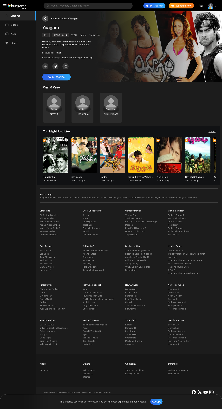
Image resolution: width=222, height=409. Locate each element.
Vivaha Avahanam (133, 218)
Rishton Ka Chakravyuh (93, 270)
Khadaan (129, 325)
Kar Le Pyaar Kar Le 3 (50, 228)
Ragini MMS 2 (46, 299)
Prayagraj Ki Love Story (179, 341)
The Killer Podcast (91, 228)
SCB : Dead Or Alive (49, 215)
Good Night (45, 338)
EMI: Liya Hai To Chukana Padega (141, 222)
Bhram (86, 215)
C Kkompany (46, 296)
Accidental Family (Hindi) (137, 257)
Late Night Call (89, 222)
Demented (130, 270)
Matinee (129, 225)
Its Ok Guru (88, 344)
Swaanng (87, 264)
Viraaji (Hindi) (131, 264)
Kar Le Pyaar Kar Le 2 (50, 225)
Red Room (173, 225)
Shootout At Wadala (49, 289)
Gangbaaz (45, 334)
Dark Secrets (89, 341)
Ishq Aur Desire (175, 334)
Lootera (43, 292)
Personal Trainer (48, 231)
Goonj (85, 218)
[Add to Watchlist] (45, 66)
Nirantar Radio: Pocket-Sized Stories (185, 260)
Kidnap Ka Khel (47, 218)
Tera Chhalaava (47, 257)
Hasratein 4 (45, 251)
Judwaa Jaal (88, 260)
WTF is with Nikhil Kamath (180, 264)
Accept (156, 401)
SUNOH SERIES (47, 325)
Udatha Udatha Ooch (135, 231)
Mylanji (128, 302)
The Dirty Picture (48, 305)
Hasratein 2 (45, 270)
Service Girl (173, 235)
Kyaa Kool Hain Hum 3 (135, 228)
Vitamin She (131, 215)
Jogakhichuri (131, 235)
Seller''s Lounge (47, 331)
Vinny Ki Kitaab (47, 267)
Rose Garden (46, 264)
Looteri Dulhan (175, 222)
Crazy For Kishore (48, 341)
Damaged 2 (130, 328)
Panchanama (131, 296)
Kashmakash (46, 260)
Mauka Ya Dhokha (133, 341)
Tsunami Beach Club (92, 296)
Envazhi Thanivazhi (92, 331)
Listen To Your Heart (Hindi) (138, 254)
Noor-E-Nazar (175, 296)
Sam (85, 289)
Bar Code (44, 254)
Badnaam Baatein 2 (177, 302)
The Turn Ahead (90, 235)
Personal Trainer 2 (49, 235)
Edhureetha (130, 309)
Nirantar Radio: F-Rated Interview (184, 273)
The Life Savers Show (178, 267)
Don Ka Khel (174, 328)
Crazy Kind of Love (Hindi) (137, 267)
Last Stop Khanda (133, 299)
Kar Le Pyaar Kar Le (49, 222)
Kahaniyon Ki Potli (48, 344)
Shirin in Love (89, 302)
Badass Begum (175, 228)
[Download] (55, 66)
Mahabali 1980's (90, 338)
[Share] (65, 66)
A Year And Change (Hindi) (137, 251)
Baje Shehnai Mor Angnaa (95, 325)
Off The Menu (89, 309)
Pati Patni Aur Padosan (178, 231)
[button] (213, 155)
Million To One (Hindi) (135, 260)
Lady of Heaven (90, 305)
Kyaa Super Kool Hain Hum (52, 309)
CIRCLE (171, 270)
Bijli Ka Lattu (131, 292)
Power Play (173, 292)
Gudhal (43, 302)
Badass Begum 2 (176, 215)
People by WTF (175, 251)
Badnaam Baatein (176, 331)
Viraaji (85, 328)
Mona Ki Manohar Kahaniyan (96, 251)
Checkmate (88, 257)
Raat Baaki (87, 225)
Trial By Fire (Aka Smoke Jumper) (98, 299)
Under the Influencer (92, 292)
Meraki (86, 231)
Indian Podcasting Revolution (54, 328)
